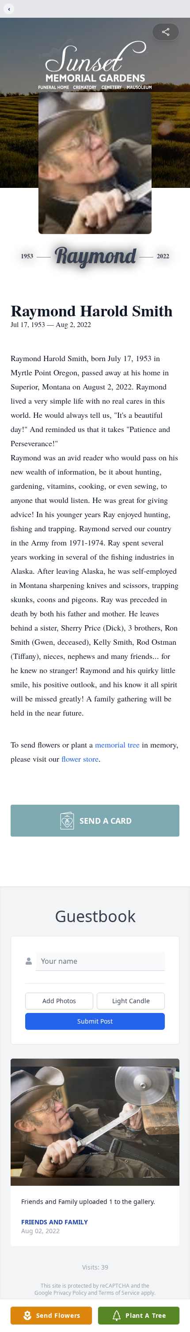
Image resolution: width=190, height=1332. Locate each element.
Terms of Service (119, 1293)
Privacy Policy (70, 1293)
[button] (95, 1122)
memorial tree (117, 744)
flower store (80, 758)
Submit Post (95, 1021)
